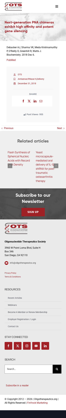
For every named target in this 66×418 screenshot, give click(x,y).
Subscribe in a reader (17, 385)
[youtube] (36, 346)
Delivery (40, 79)
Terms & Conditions (13, 277)
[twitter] (17, 346)
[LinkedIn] (35, 101)
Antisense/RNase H (27, 79)
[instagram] (27, 346)
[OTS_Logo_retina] (13, 3)
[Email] (41, 101)
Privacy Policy (10, 273)
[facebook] (8, 346)
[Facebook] (23, 101)
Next (59, 128)
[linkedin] (45, 346)
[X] (29, 101)
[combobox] (29, 369)
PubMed (11, 60)
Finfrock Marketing (37, 402)
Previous (8, 128)
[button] (10, 165)
